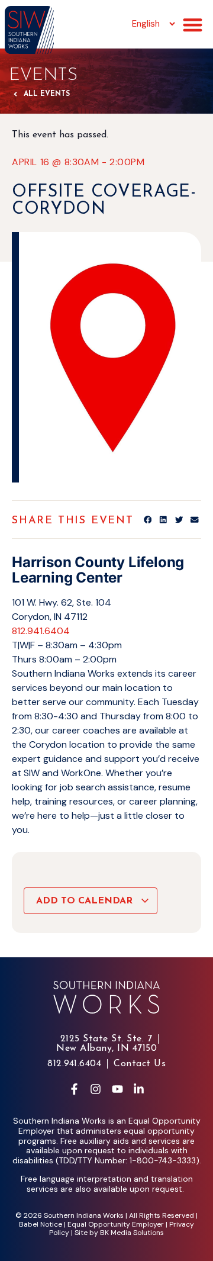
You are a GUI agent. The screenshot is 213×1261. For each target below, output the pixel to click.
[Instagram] (96, 1089)
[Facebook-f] (74, 1089)
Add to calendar (85, 901)
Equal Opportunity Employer (115, 1224)
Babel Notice (40, 1224)
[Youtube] (117, 1089)
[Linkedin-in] (138, 1089)
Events (43, 75)
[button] (192, 25)
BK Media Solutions (132, 1232)
